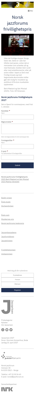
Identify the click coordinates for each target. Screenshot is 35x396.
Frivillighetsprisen (8, 250)
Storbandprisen (7, 206)
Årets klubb (5, 202)
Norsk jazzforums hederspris (12, 223)
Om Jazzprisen (7, 325)
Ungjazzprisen (6, 254)
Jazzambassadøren (8, 232)
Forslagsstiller (7, 140)
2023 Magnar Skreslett (10, 181)
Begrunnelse (7, 122)
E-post (4, 151)
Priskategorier (6, 320)
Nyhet (3, 322)
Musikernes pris (7, 219)
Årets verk (5, 215)
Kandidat (5, 111)
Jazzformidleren (7, 236)
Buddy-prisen (6, 198)
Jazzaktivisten (6, 241)
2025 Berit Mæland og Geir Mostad (15, 179)
